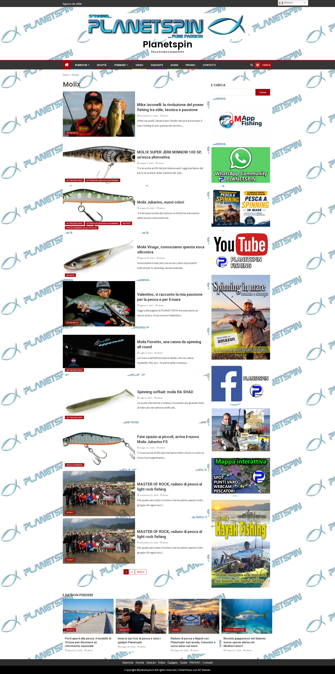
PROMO (190, 65)
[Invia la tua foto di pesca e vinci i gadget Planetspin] (141, 616)
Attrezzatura (74, 180)
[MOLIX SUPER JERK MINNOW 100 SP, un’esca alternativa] (99, 161)
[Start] (67, 64)
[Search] (252, 65)
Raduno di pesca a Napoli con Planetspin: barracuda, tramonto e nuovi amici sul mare (193, 642)
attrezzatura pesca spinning (102, 180)
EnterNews (185, 669)
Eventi (70, 512)
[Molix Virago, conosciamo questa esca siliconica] (99, 256)
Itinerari (120, 65)
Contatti (209, 65)
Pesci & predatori (234, 630)
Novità (102, 65)
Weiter (141, 571)
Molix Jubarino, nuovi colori (160, 202)
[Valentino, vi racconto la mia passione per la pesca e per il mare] (99, 303)
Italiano (288, 2)
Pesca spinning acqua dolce (82, 228)
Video (139, 65)
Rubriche (81, 65)
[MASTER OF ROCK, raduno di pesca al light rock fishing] (99, 493)
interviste (72, 133)
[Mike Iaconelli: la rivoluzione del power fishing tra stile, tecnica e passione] (99, 114)
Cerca (219, 85)
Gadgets (157, 65)
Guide (174, 65)
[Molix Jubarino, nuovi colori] (99, 209)
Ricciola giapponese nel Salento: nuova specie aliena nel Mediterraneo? (245, 642)
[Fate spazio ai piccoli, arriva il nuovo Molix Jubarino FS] (99, 446)
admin (165, 115)
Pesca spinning (75, 465)
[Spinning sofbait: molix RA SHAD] (99, 398)
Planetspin (167, 44)
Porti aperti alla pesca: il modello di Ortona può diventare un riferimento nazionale (88, 642)
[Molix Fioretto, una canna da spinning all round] (99, 351)
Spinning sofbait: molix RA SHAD (165, 392)
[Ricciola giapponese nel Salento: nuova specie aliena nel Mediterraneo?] (246, 616)
